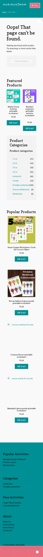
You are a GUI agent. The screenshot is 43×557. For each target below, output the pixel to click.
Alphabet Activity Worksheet (14, 459)
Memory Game (9, 465)
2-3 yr (15, 163)
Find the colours (9, 462)
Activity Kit (17, 176)
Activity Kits (7, 484)
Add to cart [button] (13, 122)
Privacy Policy (9, 525)
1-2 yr (15, 159)
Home (4, 12)
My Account (7, 553)
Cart (33, 551)
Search (21, 553)
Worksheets (17, 194)
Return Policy (8, 528)
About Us (7, 522)
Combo (16, 181)
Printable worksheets (11, 487)
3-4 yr (15, 168)
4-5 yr (15, 172)
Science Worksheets (21, 190)
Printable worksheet (21, 185)
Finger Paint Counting (12, 503)
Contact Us (7, 530)
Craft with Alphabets (11, 506)
